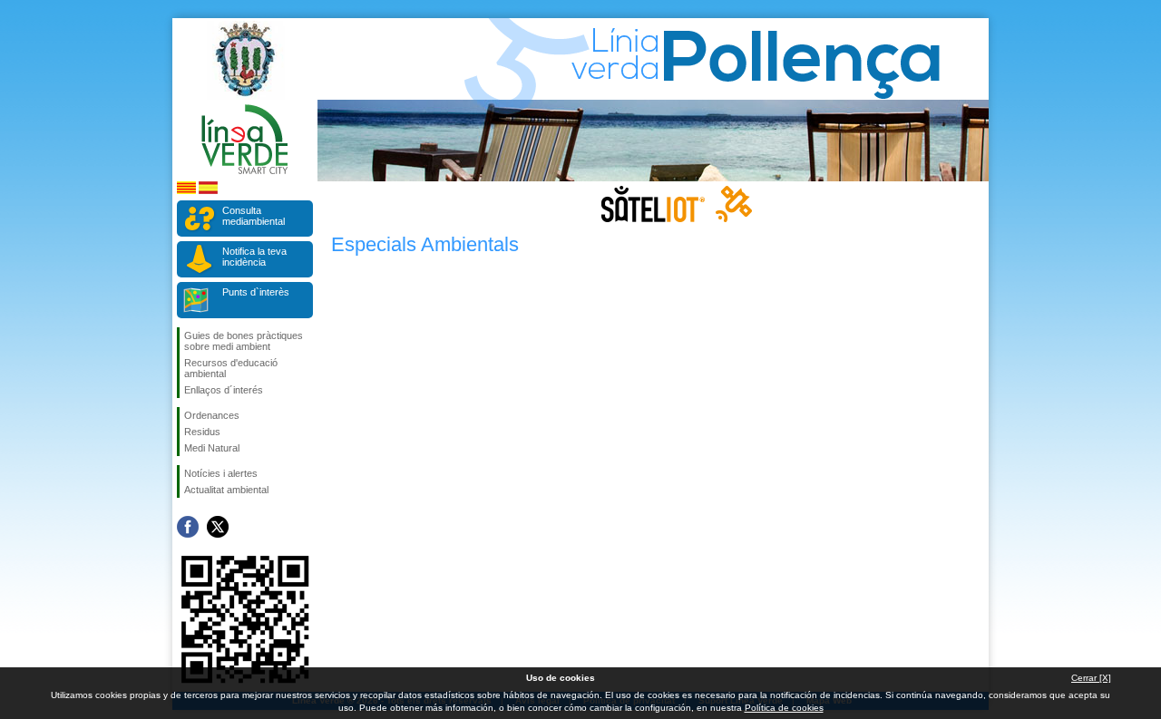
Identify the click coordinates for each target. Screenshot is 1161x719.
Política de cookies (784, 708)
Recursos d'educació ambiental (231, 368)
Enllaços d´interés (223, 389)
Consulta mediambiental (253, 216)
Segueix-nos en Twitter (218, 527)
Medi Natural (211, 447)
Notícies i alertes (221, 473)
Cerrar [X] (1091, 678)
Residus (202, 431)
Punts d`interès (255, 292)
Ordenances (211, 415)
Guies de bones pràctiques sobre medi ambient (243, 341)
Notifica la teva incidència (254, 256)
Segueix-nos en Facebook (188, 527)
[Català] (186, 191)
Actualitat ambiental (226, 489)
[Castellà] (208, 191)
